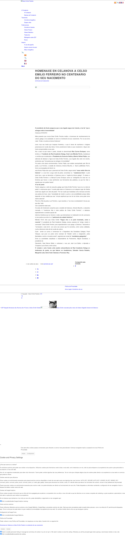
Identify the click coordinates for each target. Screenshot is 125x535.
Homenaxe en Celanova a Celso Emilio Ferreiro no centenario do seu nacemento (21, 525)
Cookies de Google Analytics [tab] (7, 490)
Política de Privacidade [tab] (6, 518)
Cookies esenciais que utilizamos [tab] (9, 477)
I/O (41, 294)
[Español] (25, 55)
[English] (25, 60)
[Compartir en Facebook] (75, 266)
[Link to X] (22, 296)
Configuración (30, 453)
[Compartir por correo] (37, 278)
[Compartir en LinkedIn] (37, 275)
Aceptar (3, 529)
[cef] (62, 103)
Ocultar (8, 529)
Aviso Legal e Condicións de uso (73, 289)
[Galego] (23, 52)
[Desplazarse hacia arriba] (0, 445)
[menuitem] (63, 12)
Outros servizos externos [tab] (6, 504)
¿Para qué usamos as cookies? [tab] (8, 464)
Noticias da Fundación (42, 81)
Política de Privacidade (71, 286)
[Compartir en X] (38, 269)
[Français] (25, 63)
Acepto (23, 453)
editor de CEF (48, 264)
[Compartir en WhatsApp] (37, 272)
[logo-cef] (34, 1)
